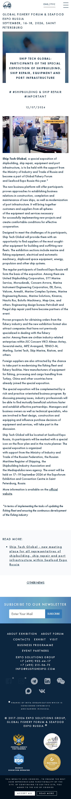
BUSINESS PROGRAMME (35, 645)
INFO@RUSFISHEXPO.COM (35, 669)
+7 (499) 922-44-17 (35, 661)
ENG (46, 4)
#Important (35, 96)
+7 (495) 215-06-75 (35, 665)
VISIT (54, 639)
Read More (46, 793)
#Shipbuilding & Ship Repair (37, 92)
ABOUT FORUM (52, 634)
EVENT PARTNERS (35, 651)
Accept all (24, 793)
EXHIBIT (40, 639)
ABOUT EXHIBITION (22, 634)
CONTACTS (21, 639)
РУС (53, 4)
